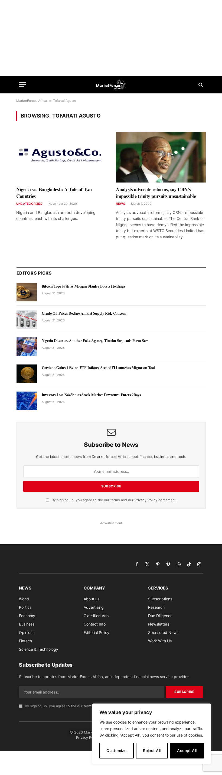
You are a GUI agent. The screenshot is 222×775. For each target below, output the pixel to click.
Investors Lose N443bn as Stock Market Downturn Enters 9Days (91, 395)
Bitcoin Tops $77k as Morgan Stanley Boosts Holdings (83, 286)
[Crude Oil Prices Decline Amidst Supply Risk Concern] (27, 319)
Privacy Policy (146, 500)
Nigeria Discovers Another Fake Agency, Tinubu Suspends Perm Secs (95, 340)
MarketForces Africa (31, 101)
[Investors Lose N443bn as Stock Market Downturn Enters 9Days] (27, 401)
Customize (116, 750)
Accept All (187, 750)
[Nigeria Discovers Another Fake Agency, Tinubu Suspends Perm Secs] (27, 346)
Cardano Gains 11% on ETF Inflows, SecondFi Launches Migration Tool (98, 367)
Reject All (152, 750)
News (120, 204)
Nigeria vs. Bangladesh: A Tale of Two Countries (54, 192)
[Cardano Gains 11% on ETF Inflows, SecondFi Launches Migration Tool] (27, 373)
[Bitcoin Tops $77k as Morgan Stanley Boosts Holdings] (27, 292)
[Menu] (22, 85)
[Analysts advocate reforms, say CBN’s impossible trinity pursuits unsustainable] (161, 157)
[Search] (200, 85)
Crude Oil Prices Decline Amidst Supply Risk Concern (84, 313)
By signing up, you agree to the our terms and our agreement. (114, 500)
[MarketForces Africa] (111, 84)
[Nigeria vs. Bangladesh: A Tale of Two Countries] (61, 157)
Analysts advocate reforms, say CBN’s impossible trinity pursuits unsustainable (156, 192)
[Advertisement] (111, 38)
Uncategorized (29, 204)
